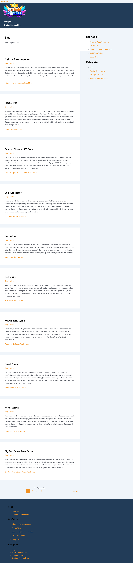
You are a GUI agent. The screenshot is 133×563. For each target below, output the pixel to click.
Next (75, 491)
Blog (6, 63)
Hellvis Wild (10, 276)
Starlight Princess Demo (99, 79)
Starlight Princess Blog (12, 25)
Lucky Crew (10, 236)
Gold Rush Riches (13, 192)
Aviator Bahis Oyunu (15, 320)
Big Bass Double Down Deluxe (19, 451)
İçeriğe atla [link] (4, 1)
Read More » (19, 83)
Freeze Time (11, 102)
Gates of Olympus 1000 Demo (19, 149)
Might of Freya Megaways (17, 59)
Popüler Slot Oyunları (97, 71)
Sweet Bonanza (12, 363)
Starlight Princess (96, 75)
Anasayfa (7, 22)
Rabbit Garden (12, 407)
